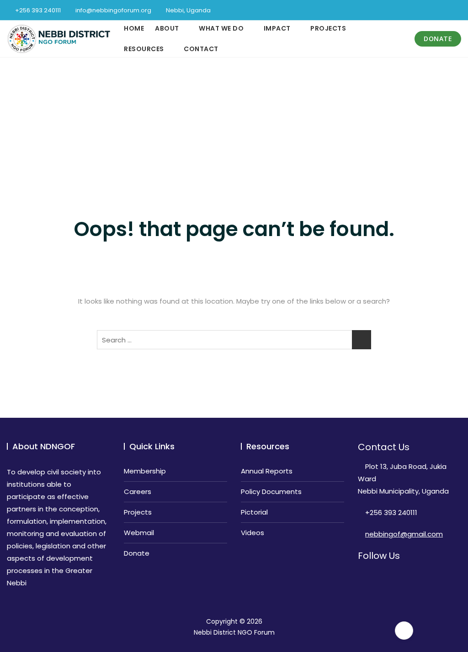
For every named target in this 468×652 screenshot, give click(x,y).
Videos (252, 532)
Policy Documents (271, 491)
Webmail (139, 532)
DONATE (438, 38)
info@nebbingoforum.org (112, 10)
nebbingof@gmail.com (404, 534)
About (167, 28)
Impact (277, 28)
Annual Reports (266, 471)
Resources (144, 48)
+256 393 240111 (37, 10)
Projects (328, 28)
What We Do (221, 28)
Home (134, 28)
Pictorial (254, 512)
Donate (136, 553)
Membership (145, 471)
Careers (137, 491)
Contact (201, 48)
